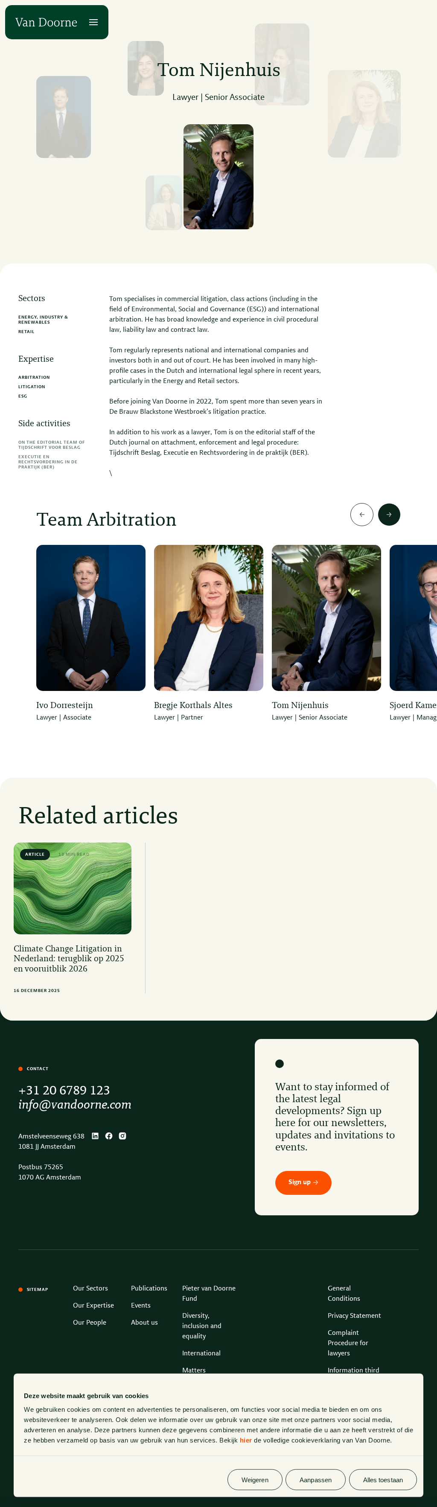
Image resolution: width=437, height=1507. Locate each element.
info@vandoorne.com (74, 1105)
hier (246, 1439)
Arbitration (34, 377)
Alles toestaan (383, 1479)
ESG (22, 396)
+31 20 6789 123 (64, 1091)
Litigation (31, 387)
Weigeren (255, 1479)
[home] (46, 22)
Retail (26, 332)
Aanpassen (316, 1479)
